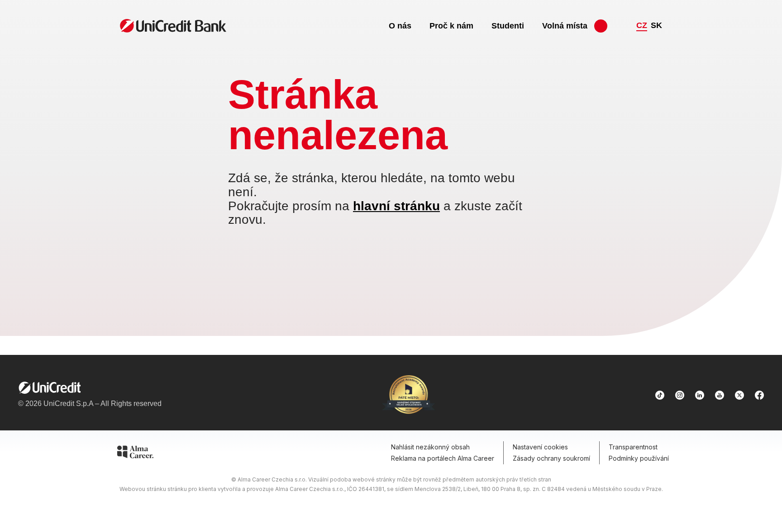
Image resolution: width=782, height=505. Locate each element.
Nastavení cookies (540, 447)
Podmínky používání (639, 458)
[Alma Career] (135, 453)
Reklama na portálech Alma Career (442, 458)
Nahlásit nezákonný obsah (430, 447)
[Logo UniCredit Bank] (90, 387)
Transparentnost (633, 447)
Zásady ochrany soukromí (551, 458)
